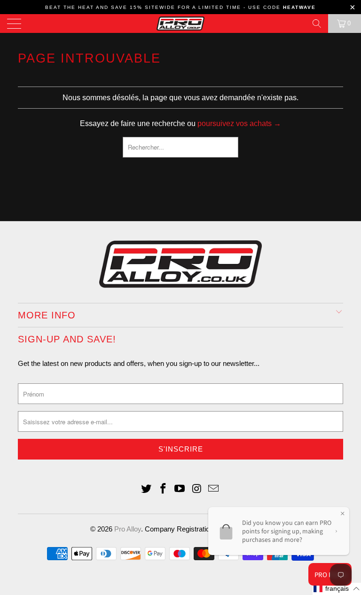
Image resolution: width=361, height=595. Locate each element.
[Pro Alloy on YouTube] (180, 489)
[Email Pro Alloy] (214, 489)
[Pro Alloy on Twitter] (147, 489)
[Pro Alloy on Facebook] (163, 489)
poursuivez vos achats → (239, 123)
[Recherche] (317, 23)
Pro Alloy (127, 529)
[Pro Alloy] (180, 23)
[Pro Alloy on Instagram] (197, 489)
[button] (337, 589)
